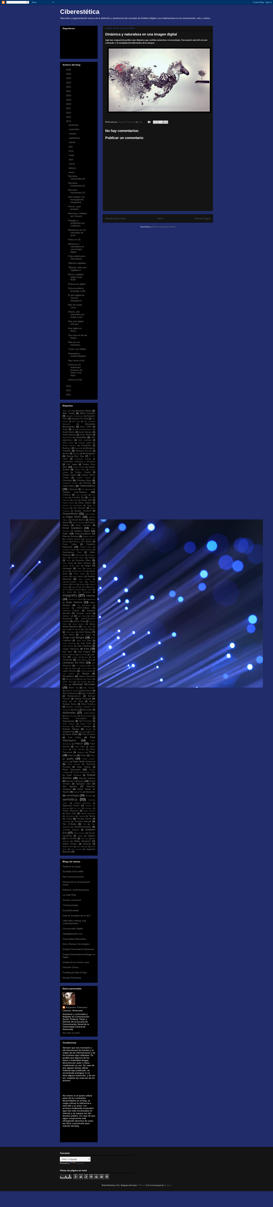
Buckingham (89, 453)
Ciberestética (79, 11)
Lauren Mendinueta (80, 657)
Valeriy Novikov (79, 833)
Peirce (79, 743)
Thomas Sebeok (82, 821)
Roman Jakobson (75, 781)
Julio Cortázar (84, 646)
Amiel (65, 429)
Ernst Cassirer (83, 525)
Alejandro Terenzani (76, 1007)
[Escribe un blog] (157, 122)
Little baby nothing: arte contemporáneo (74, 922)
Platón (83, 755)
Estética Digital (82, 531)
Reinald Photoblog (72, 977)
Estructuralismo (83, 533)
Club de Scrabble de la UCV (77, 915)
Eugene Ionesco (89, 536)
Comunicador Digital (73, 928)
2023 (69, 82)
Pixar (92, 752)
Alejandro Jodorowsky (74, 416)
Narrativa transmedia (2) (76, 184)
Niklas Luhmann (83, 726)
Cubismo (66, 500)
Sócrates (88, 808)
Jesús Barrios (78, 624)
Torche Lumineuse (72, 900)
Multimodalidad (89, 713)
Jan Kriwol (82, 616)
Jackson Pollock (71, 611)
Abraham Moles (83, 410)
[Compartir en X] (160, 122)
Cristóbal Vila (78, 497)
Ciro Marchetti (86, 489)
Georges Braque (69, 550)
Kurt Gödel (83, 655)
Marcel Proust (71, 679)
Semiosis (88, 796)
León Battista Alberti (84, 660)
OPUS (92, 732)
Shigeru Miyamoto (82, 803)
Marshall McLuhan (84, 684)
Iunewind (66, 608)
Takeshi (82, 816)
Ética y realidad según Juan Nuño (75, 277)
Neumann (66, 726)
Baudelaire (86, 445)
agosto (72, 142)
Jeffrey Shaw (79, 621)
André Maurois (69, 435)
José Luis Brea (83, 641)
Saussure (90, 791)
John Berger (89, 629)
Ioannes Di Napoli (75, 599)
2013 (69, 386)
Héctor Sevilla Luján (71, 566)
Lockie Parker (86, 668)
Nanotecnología (86, 716)
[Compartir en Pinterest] (166, 122)
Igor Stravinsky (84, 592)
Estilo (65, 533)
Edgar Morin (73, 516)
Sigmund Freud (71, 805)
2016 (69, 112)
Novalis (88, 729)
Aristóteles (81, 437)
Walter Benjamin (82, 841)
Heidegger (67, 568)
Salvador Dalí (83, 783)
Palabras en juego (72, 866)
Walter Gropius (70, 844)
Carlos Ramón (79, 467)
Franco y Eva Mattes (82, 542)
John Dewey (85, 632)
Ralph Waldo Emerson (84, 761)
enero (72, 172)
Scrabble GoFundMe (73, 871)
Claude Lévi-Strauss (75, 492)
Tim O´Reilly (69, 824)
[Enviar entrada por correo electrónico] (149, 121)
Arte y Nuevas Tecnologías (76, 944)
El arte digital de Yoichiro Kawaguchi (76, 298)
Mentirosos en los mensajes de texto (77, 233)
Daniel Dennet (68, 503)
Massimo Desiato (72, 691)
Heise (79, 568)
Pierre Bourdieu (78, 749)
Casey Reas (80, 470)
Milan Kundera (88, 704)
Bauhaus (67, 448)
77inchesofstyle (70, 905)
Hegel (88, 565)
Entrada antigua (202, 218)
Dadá (75, 500)
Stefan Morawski (71, 811)
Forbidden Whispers (73, 539)
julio (71, 146)
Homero (82, 584)
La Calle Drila (69, 895)
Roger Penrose (73, 775)
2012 (69, 390)
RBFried (141, 1185)
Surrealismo (70, 816)
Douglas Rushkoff (82, 511)
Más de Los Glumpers (74, 343)
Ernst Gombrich (72, 528)
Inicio (160, 218)
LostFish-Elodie (86, 671)
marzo (72, 163)
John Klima (68, 635)
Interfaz (90, 595)
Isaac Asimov (74, 602)
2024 (69, 78)
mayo (72, 155)
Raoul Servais (74, 764)
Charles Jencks (83, 478)
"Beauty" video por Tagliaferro (77, 268)
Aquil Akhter (67, 437)
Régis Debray (84, 767)
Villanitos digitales (77, 263)
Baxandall (78, 448)
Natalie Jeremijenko (74, 718)
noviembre (74, 129)
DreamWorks (70, 513)
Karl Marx (67, 652)
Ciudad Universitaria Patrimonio (78, 949)
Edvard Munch (78, 520)
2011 (68, 394)
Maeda (85, 673)
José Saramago (69, 643)
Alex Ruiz (76, 421)
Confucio (67, 495)
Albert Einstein (87, 413)
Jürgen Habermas (71, 649)
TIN (84, 824)
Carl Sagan (71, 464)
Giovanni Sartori (77, 558)
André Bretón (69, 432)
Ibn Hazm (88, 589)
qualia (70, 758)
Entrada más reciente (115, 218)
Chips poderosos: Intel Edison (77, 257)
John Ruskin (85, 635)
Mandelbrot (68, 676)
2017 (69, 108)
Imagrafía (70, 595)
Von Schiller (71, 838)
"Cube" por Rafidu (77, 349)
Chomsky (67, 480)
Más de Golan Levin (75, 306)
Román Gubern (87, 778)
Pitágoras (81, 752)
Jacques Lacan (83, 613)
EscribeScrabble (71, 910)
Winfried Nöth (68, 847)
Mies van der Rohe (73, 701)
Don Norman (79, 508)
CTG (90, 497)
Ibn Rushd (67, 592)
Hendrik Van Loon (79, 571)
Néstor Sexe (85, 724)
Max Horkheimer (70, 693)
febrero (73, 168)
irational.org (90, 599)
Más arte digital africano (75, 322)
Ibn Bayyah (76, 589)
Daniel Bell (87, 500)
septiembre (75, 138)
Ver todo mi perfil (71, 1033)
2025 (69, 74)
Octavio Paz (69, 731)
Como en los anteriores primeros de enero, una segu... (75, 369)
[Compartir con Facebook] (163, 122)
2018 (69, 104)
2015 (69, 117)
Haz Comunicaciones (73, 876)
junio (71, 151)
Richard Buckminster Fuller (84, 772)
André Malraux (85, 432)
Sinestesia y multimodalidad (77, 354)
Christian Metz (84, 480)
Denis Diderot (85, 503)
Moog (76, 710)
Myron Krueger (71, 716)
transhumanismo (82, 826)
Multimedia (69, 712)
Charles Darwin (70, 475)
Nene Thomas (69, 724)
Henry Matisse (78, 576)
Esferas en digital (76, 284)
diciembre (74, 125)
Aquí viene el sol (76, 360)
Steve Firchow (89, 811)
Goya (68, 560)
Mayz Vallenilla (88, 693)
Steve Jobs (71, 813)
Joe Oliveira (76, 629)
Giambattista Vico (72, 552)
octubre (73, 133)
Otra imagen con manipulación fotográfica (76, 199)
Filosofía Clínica (71, 967)
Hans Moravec (84, 563)
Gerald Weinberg (85, 550)
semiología (72, 795)
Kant (86, 648)
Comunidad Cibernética (74, 939)
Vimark (80, 836)
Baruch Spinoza (69, 445)
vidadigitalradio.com (72, 933)
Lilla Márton (72, 668)
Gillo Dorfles (80, 555)
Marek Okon (68, 682)
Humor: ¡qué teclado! (74, 207)
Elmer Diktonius (79, 523)
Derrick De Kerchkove (72, 506)
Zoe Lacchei (76, 849)
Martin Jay (74, 688)
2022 (69, 87)
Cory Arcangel (81, 495)
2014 (69, 121)
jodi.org (65, 629)
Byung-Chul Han (75, 456)
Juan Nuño (86, 643)
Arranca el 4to (75, 379)
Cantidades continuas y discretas (79, 461)
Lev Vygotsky (81, 666)
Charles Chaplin (83, 472)
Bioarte (66, 453)
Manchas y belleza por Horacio (77, 214)
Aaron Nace (67, 411)
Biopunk (76, 453)
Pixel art (72, 755)
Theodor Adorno (84, 819)
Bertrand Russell (84, 451)
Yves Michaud (82, 847)
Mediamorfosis (74, 696)
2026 (69, 69)
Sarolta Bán (78, 792)
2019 (69, 99)
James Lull (68, 616)
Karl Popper (84, 651)
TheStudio (66, 821)
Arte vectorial (84, 440)
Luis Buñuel (68, 674)
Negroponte (68, 721)
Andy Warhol (86, 435)
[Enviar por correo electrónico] (154, 122)
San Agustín (70, 786)
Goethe (91, 558)
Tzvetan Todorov (71, 830)
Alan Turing (69, 413)
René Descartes (71, 769)
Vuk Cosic (85, 838)
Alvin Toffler (86, 427)
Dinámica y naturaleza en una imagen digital (76, 248)
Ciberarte (87, 483)
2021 (69, 91)
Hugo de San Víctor (78, 587)
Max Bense (87, 691)
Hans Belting (68, 563)
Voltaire (91, 835)
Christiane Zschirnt (70, 483)
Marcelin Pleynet (86, 679)
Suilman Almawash (88, 813)
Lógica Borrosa (69, 671)
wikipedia (87, 844)
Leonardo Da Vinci (74, 662)
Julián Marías (68, 646)
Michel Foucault (83, 698)
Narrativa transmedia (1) (76, 191)
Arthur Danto (68, 443)
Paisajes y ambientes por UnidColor (76, 223)
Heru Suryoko (85, 579)
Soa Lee (77, 808)
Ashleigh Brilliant (84, 443)
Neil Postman (85, 721)
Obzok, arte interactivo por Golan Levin (76, 314)
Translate (80, 1163)
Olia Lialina (83, 732)
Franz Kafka (70, 544)
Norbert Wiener (71, 729)
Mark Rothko (82, 682)
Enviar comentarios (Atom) (163, 226)
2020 (69, 95)
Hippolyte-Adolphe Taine (73, 582)
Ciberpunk (72, 489)
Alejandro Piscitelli (79, 419)
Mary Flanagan (89, 688)
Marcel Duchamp (87, 676)
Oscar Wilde (71, 734)
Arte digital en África (75, 329)
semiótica (70, 799)
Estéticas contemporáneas (76, 890)
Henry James (79, 574)
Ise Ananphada (84, 605)
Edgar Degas (90, 514)
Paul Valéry (74, 737)
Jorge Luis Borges (73, 637)
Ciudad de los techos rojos (76, 962)
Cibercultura (69, 486)
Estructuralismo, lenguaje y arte (76, 289)
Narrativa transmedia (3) (76, 177)
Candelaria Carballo (82, 459)
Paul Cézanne (88, 734)
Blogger (167, 1185)
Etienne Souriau (71, 536)
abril (71, 159)
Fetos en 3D (74, 239)
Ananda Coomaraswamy (82, 429)
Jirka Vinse (87, 627)
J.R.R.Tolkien (83, 608)
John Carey (70, 632)
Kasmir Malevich (69, 655)
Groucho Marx (83, 560)
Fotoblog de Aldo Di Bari (75, 972)
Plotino (92, 755)
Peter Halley (80, 747)
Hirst (74, 584)
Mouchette (87, 710)
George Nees (85, 547)
